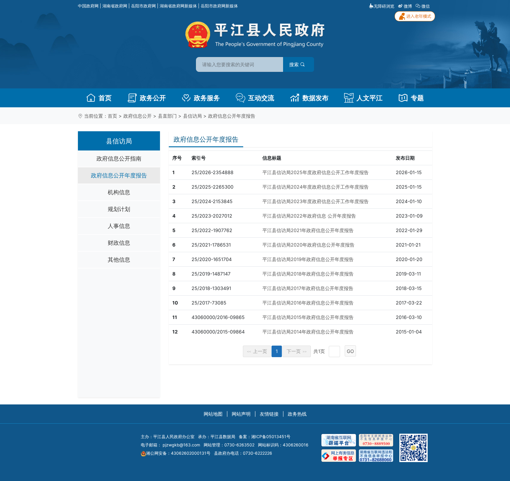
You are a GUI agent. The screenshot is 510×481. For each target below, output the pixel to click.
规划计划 (119, 209)
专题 (417, 98)
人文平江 (369, 98)
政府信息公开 (137, 116)
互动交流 (261, 98)
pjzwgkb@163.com (181, 444)
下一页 (297, 351)
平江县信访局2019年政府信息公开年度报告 (308, 259)
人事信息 (119, 225)
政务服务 (207, 98)
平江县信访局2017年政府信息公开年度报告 (307, 288)
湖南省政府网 (114, 5)
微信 (425, 6)
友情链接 (269, 414)
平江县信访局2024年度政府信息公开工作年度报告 (315, 187)
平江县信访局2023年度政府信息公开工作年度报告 (315, 201)
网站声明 (241, 414)
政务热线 (297, 414)
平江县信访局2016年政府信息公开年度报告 (308, 303)
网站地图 (213, 414)
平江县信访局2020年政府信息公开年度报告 (308, 245)
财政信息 (119, 242)
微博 (408, 6)
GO (350, 351)
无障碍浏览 (384, 6)
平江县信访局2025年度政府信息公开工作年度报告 (315, 172)
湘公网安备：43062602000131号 (178, 453)
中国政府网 (88, 5)
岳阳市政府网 (143, 5)
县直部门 (167, 116)
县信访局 (192, 116)
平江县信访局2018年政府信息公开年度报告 (308, 274)
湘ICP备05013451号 (270, 436)
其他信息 (119, 259)
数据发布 (315, 98)
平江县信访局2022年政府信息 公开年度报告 (309, 216)
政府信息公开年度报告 (231, 116)
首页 (105, 98)
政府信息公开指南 (119, 158)
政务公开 (153, 98)
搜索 (294, 64)
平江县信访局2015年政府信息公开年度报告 (308, 317)
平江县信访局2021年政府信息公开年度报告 (308, 230)
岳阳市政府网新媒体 (219, 5)
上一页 (257, 351)
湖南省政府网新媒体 (178, 5)
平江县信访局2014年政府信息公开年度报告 (308, 332)
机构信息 (119, 192)
